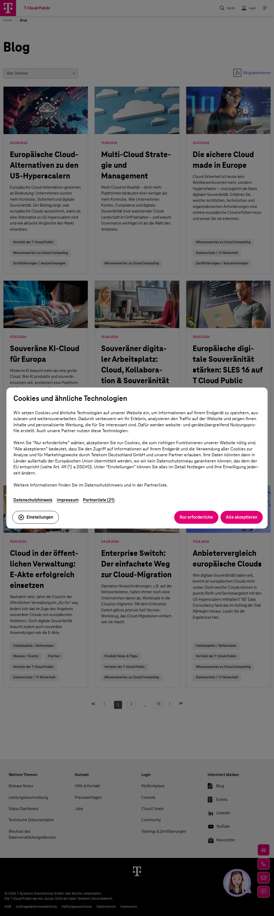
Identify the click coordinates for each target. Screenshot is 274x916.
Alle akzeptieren (241, 517)
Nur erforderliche (196, 517)
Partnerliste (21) (99, 500)
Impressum (68, 500)
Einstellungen (39, 517)
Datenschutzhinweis (32, 500)
